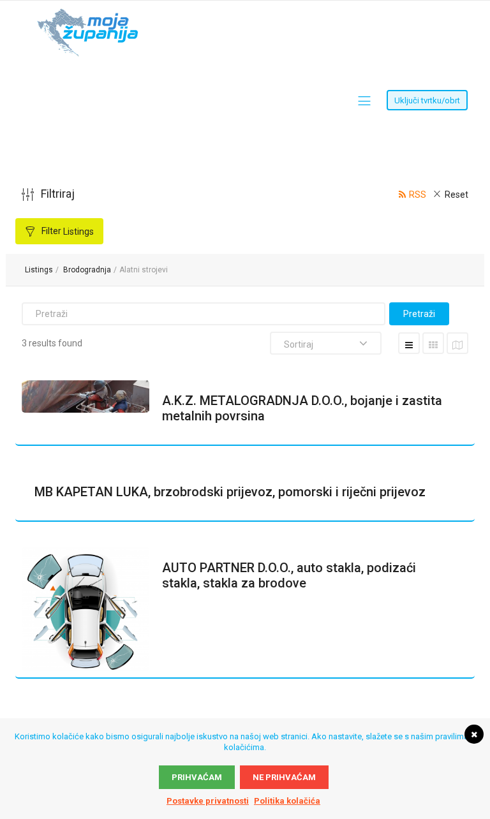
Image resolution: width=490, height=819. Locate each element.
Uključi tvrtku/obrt (427, 100)
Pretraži (419, 314)
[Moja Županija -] (90, 15)
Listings (39, 269)
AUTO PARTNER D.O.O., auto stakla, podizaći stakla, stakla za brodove (289, 575)
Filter (67, 231)
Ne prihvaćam (284, 777)
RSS (417, 194)
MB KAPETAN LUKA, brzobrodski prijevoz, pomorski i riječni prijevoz (230, 491)
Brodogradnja (87, 269)
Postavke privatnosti (208, 801)
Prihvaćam (197, 777)
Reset (456, 194)
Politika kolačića (287, 801)
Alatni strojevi (143, 269)
